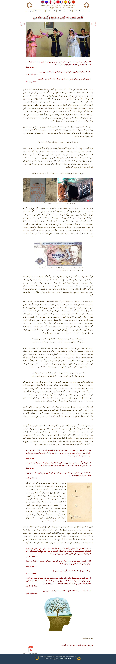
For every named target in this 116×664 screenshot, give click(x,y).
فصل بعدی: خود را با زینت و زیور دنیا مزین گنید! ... (77, 645)
